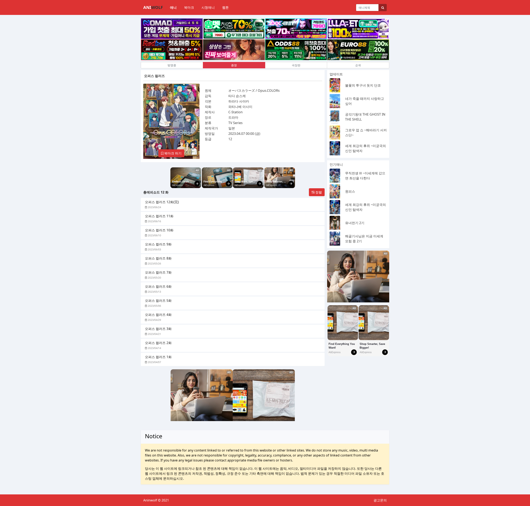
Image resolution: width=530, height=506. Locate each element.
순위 (358, 65)
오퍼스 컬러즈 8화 (158, 258)
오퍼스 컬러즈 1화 (158, 357)
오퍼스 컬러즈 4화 (158, 314)
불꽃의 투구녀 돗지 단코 (363, 85)
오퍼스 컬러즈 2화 (158, 343)
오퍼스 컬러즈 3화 (158, 328)
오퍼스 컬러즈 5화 (158, 300)
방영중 (171, 65)
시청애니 (208, 7)
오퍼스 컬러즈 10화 (159, 230)
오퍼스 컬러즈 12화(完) (162, 202)
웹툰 (225, 7)
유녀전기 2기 (354, 223)
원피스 (350, 191)
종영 (234, 65)
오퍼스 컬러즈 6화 (158, 286)
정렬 (318, 192)
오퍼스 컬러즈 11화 (159, 216)
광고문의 (380, 500)
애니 (173, 7)
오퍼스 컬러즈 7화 (158, 272)
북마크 (189, 7)
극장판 (296, 65)
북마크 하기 (172, 153)
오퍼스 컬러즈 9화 (158, 244)
